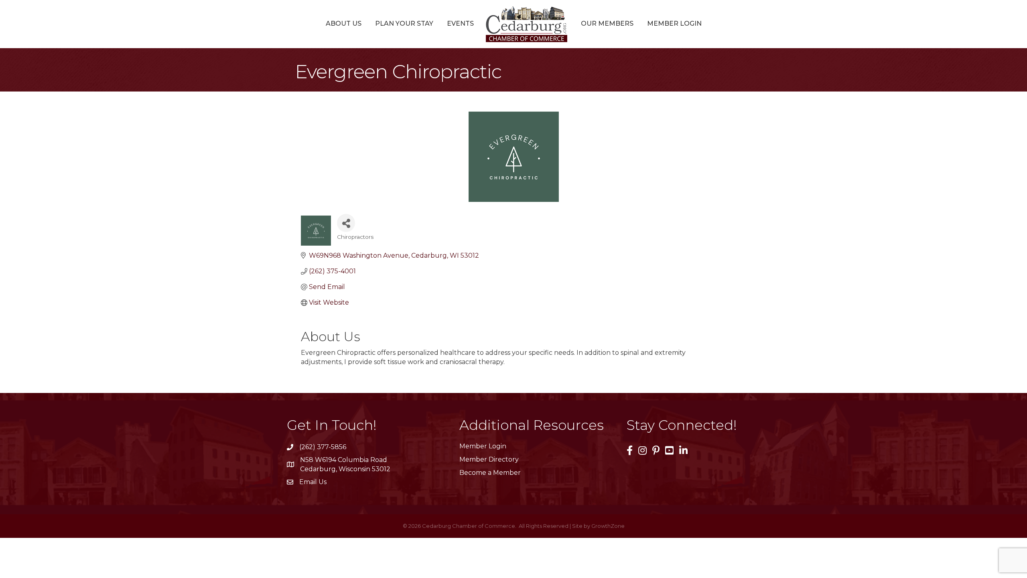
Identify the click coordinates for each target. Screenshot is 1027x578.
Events (460, 23)
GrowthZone (608, 526)
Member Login (674, 23)
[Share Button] (346, 223)
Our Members (607, 23)
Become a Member (490, 472)
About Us (343, 23)
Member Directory (489, 459)
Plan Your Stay (404, 23)
